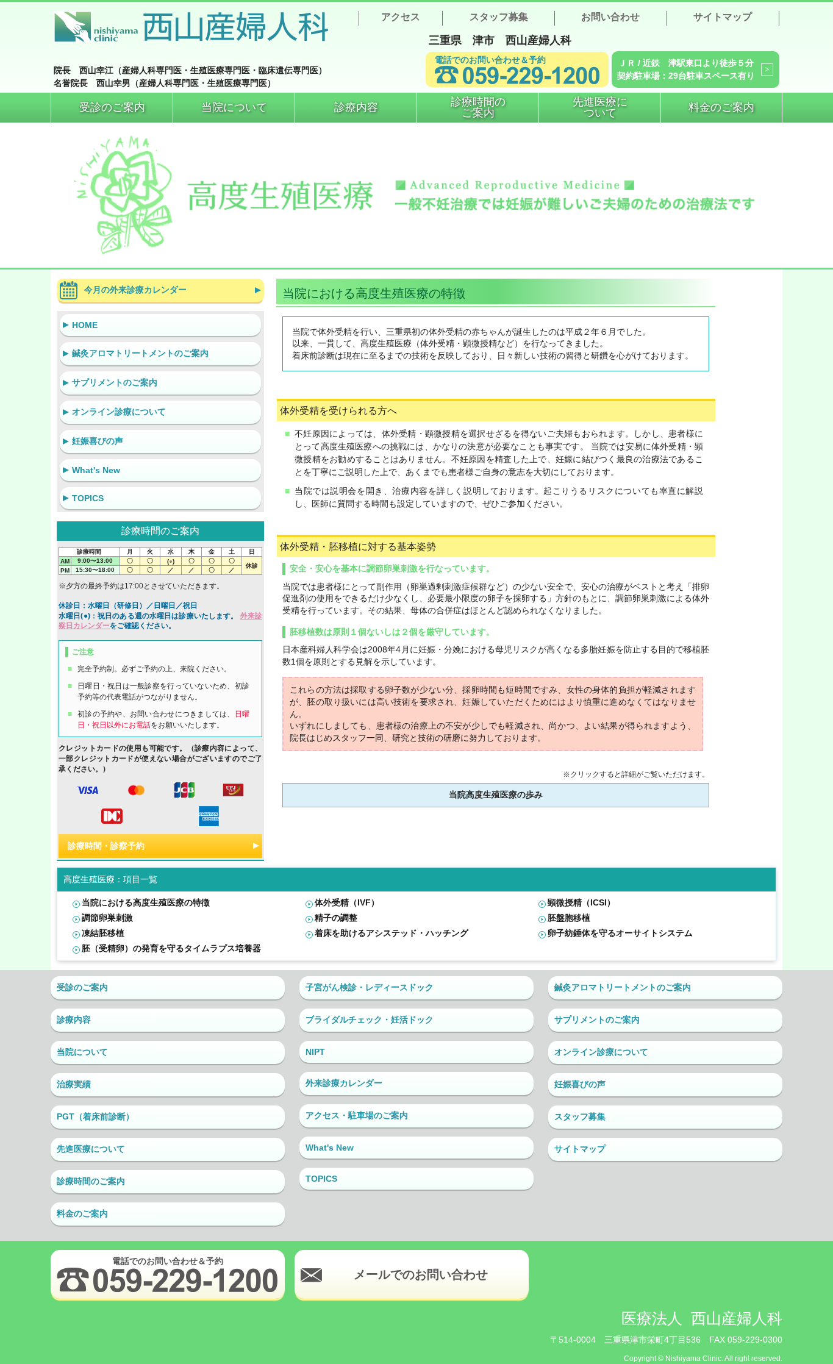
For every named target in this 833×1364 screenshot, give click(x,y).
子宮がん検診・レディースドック (370, 987)
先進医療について (91, 1149)
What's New (96, 470)
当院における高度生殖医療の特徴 (146, 902)
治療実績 (74, 1084)
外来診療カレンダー (344, 1083)
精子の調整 (336, 918)
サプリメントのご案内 (114, 382)
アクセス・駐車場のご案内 (357, 1115)
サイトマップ (722, 17)
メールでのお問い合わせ (421, 1274)
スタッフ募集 (499, 17)
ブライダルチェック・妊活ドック (370, 1019)
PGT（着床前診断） (95, 1116)
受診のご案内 (82, 987)
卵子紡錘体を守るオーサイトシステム (620, 933)
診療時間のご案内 (91, 1181)
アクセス (400, 17)
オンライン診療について (119, 411)
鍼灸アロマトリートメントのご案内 (140, 353)
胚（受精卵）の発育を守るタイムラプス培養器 (171, 948)
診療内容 (74, 1019)
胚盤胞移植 (569, 918)
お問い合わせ (610, 17)
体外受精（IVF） (347, 902)
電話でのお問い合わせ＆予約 (490, 60)
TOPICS (88, 498)
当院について (82, 1052)
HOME (85, 325)
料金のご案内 (82, 1213)
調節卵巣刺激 (107, 918)
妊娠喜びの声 (97, 441)
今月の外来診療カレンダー (135, 290)
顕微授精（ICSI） (581, 902)
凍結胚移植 (103, 933)
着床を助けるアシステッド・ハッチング (391, 933)
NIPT (315, 1052)
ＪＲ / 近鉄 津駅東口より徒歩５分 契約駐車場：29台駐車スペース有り (686, 69)
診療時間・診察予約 (106, 846)
